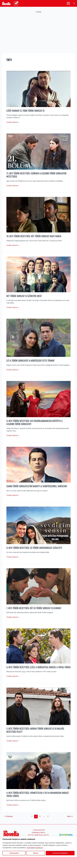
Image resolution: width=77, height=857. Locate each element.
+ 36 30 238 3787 (38, 830)
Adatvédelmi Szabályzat (35, 847)
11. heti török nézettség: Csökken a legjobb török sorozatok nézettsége (36, 175)
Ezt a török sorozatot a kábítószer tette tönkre (30, 360)
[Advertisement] (38, 30)
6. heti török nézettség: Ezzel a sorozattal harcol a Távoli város (38, 667)
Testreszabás (14, 853)
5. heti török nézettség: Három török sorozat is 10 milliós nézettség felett (35, 730)
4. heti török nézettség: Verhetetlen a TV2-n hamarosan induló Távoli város (37, 794)
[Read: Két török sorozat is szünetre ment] (38, 274)
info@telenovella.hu (38, 832)
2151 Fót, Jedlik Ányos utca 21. (38, 835)
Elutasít (35, 853)
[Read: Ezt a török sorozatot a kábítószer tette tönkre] (38, 338)
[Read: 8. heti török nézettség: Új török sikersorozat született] (38, 525)
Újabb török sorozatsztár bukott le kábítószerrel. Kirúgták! (36, 486)
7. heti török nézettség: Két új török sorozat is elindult (33, 608)
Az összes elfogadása (60, 853)
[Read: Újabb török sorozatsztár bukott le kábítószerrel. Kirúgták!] (38, 464)
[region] (38, 846)
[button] (74, 3)
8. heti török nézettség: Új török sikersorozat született (34, 547)
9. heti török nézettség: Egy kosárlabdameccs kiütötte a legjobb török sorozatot (34, 422)
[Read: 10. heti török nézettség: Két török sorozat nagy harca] (38, 214)
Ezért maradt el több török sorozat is (25, 110)
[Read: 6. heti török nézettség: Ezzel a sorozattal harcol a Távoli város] (38, 646)
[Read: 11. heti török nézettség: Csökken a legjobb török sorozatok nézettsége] (38, 151)
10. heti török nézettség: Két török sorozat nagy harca (33, 236)
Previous (8, 816)
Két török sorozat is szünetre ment (24, 296)
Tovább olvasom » (12, 122)
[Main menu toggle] (68, 3)
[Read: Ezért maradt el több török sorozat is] (38, 89)
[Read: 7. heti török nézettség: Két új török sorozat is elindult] (38, 586)
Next (70, 816)
